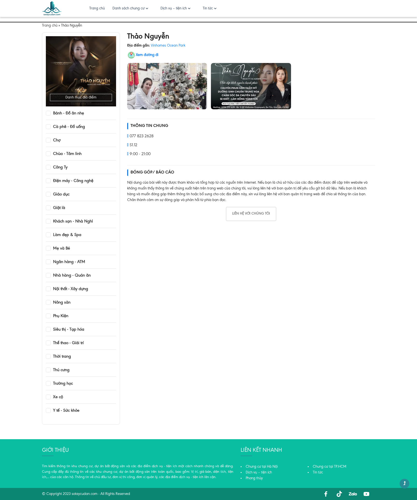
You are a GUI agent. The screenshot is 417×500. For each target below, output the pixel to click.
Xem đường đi (147, 55)
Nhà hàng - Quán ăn (72, 275)
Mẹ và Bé (61, 248)
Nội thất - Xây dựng (70, 289)
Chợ (57, 140)
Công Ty (60, 167)
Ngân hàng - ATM (69, 262)
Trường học (63, 384)
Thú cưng (61, 370)
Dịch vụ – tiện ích (173, 8)
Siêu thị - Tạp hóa (68, 329)
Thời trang (62, 356)
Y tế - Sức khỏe (66, 411)
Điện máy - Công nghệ (73, 181)
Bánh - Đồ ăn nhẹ (68, 113)
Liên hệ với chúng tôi (251, 213)
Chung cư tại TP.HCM (329, 467)
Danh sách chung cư (128, 8)
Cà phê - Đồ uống (69, 127)
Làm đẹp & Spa (67, 235)
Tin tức (208, 8)
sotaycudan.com (84, 494)
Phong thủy (254, 478)
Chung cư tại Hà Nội (262, 467)
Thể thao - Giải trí (68, 343)
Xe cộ (58, 397)
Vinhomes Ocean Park (168, 46)
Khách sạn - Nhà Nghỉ (73, 221)
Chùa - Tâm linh (67, 154)
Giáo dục (61, 194)
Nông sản (61, 302)
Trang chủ (97, 8)
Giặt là (59, 208)
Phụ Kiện (60, 316)
